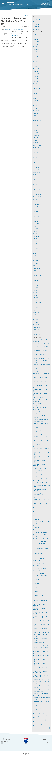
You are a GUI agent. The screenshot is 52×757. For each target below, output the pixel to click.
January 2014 (36, 192)
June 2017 (35, 103)
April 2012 (35, 234)
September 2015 (37, 145)
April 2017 (35, 108)
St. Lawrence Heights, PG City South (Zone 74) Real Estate (41, 690)
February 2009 (36, 327)
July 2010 (35, 285)
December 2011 (37, 243)
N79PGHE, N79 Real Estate (39, 558)
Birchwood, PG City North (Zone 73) (41, 358)
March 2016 (36, 135)
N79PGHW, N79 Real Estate (39, 563)
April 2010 (35, 293)
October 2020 (36, 37)
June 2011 (35, 258)
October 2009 (36, 307)
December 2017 (37, 91)
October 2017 (36, 96)
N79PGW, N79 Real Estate (39, 573)
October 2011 (36, 248)
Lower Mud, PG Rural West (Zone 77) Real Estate (14, 29)
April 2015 (35, 157)
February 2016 (36, 138)
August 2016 (36, 123)
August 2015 (36, 147)
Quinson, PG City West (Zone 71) (40, 645)
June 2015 (35, 152)
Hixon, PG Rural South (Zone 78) (40, 483)
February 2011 (36, 268)
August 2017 (36, 98)
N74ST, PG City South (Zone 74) (40, 551)
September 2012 (37, 221)
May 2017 (35, 106)
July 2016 (35, 125)
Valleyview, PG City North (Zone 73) (41, 701)
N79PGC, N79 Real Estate (39, 553)
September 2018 (37, 71)
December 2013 (37, 194)
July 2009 (35, 315)
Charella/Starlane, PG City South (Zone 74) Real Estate (40, 390)
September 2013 (37, 202)
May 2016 (35, 130)
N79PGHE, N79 (36, 556)
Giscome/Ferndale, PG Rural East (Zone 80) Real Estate (40, 445)
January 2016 (36, 140)
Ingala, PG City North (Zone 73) (40, 497)
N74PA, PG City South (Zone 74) (40, 548)
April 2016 (35, 133)
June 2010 (35, 288)
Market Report (36, 22)
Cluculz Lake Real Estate (38, 397)
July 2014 (35, 177)
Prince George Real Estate (39, 642)
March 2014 (36, 187)
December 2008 (37, 332)
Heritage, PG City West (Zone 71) (40, 468)
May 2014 (35, 182)
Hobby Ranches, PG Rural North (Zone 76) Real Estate (40, 493)
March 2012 (36, 236)
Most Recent (36, 34)
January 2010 (36, 300)
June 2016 (35, 128)
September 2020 (37, 39)
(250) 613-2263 (44, 3)
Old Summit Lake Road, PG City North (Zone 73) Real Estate (40, 617)
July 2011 (35, 256)
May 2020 (35, 47)
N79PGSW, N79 (36, 566)
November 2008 (37, 334)
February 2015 (36, 162)
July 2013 (35, 206)
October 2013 (36, 199)
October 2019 (36, 51)
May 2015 (35, 155)
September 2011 (37, 251)
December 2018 (37, 69)
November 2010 (37, 275)
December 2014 (37, 167)
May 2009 (35, 320)
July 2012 (35, 226)
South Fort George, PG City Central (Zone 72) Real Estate (41, 676)
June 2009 (35, 317)
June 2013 (35, 209)
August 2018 (36, 74)
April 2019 (35, 61)
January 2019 (36, 66)
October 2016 (36, 118)
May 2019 (35, 59)
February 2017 (36, 113)
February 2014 (36, 189)
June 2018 (35, 79)
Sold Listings (36, 29)
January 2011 (36, 270)
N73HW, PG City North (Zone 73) (40, 543)
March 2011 (36, 265)
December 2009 (37, 302)
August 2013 (36, 204)
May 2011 (35, 261)
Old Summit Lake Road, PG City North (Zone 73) (40, 613)
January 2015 (36, 165)
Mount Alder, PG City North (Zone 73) (41, 532)
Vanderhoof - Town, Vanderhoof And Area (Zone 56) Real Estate (41, 712)
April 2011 (35, 263)
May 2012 (35, 231)
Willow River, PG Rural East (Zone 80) (41, 728)
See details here (14, 35)
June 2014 (35, 179)
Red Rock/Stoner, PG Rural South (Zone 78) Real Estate (40, 652)
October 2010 (36, 278)
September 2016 (37, 120)
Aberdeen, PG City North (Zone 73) (41, 344)
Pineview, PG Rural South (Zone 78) (41, 632)
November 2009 (37, 305)
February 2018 (36, 88)
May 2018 (35, 81)
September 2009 (37, 310)
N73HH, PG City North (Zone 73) (40, 541)
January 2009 (36, 329)
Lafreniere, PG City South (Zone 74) (41, 503)
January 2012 (36, 241)
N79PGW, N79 (36, 571)
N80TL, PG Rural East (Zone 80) (40, 575)
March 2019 (36, 64)
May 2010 (35, 290)
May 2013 (35, 211)
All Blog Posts (36, 19)
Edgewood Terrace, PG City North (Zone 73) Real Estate (40, 420)
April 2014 (35, 184)
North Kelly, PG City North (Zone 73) (41, 598)
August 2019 (36, 54)
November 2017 (37, 93)
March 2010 (36, 295)
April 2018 (35, 83)
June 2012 (35, 229)
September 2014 (37, 172)
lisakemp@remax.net (45, 4)
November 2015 (37, 142)
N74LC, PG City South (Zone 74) (40, 546)
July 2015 (35, 150)
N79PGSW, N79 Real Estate (39, 568)
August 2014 (36, 174)
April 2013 (35, 214)
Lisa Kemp (10, 2)
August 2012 (36, 224)
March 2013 (36, 216)
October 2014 (36, 170)
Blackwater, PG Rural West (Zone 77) (41, 364)
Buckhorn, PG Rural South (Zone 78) (41, 371)
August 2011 (36, 253)
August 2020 (36, 42)
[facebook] (2, 743)
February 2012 (36, 238)
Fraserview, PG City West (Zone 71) (41, 434)
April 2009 (35, 322)
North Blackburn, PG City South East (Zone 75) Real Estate (41, 594)
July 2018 (35, 76)
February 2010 (36, 297)
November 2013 (37, 197)
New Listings (36, 24)
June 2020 (35, 44)
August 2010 (36, 283)
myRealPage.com (28, 749)
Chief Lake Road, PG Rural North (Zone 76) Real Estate (40, 394)
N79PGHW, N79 (36, 561)
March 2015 (36, 160)
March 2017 (36, 111)
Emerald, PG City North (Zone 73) (40, 423)
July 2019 (35, 56)
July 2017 (35, 101)
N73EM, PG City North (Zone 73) (40, 539)
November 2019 (37, 49)
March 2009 (36, 325)
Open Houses (36, 26)
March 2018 (36, 86)
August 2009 (36, 312)
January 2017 (36, 115)
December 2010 (37, 273)
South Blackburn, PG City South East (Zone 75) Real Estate (41, 672)
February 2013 (36, 219)
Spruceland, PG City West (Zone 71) (41, 679)
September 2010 (37, 280)
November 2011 (37, 246)
